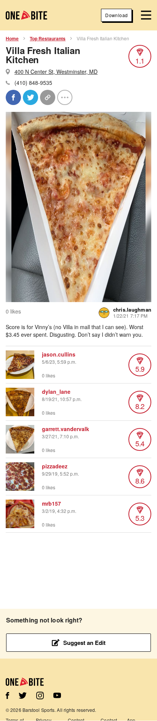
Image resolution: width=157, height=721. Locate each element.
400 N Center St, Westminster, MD (56, 71)
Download (116, 15)
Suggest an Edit (84, 642)
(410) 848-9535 (33, 82)
